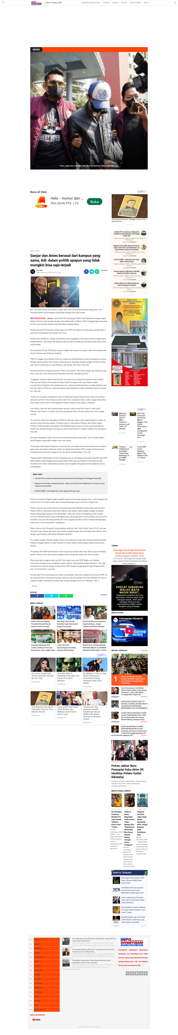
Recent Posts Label (129, 294)
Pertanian (38, 992)
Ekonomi (37, 953)
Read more (133, 242)
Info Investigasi (95, 1027)
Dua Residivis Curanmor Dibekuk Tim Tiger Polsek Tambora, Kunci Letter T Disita (116, 819)
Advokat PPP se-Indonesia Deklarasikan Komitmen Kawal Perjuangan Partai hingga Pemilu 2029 (68, 478)
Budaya (36, 940)
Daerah (37, 944)
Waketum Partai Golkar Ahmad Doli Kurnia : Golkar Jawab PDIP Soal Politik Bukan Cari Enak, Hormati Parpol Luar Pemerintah (126, 248)
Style (36, 1005)
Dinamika (37, 948)
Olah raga (38, 983)
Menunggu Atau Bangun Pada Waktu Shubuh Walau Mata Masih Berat (132, 880)
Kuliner (37, 975)
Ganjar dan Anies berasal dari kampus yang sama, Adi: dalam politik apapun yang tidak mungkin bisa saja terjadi (65, 260)
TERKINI (106, 3)
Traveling (38, 1009)
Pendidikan (38, 988)
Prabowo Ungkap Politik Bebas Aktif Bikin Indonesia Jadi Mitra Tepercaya (127, 272)
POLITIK (124, 3)
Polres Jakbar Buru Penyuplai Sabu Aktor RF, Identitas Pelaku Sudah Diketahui (133, 900)
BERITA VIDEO (135, 3)
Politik (37, 251)
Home (32, 251)
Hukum (36, 961)
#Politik (34, 586)
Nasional (37, 979)
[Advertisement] (89, 28)
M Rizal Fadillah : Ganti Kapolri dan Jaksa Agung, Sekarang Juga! (57, 491)
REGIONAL (148, 3)
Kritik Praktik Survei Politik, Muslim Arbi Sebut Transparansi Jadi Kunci (126, 284)
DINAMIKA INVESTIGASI (91, 3)
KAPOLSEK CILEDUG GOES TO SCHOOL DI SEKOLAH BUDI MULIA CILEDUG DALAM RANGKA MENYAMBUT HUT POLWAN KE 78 (134, 704)
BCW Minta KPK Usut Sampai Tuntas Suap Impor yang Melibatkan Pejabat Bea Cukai (132, 890)
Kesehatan (38, 970)
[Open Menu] (3, 2)
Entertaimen (39, 957)
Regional (37, 1001)
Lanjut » (143, 926)
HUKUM (115, 3)
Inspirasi (37, 966)
